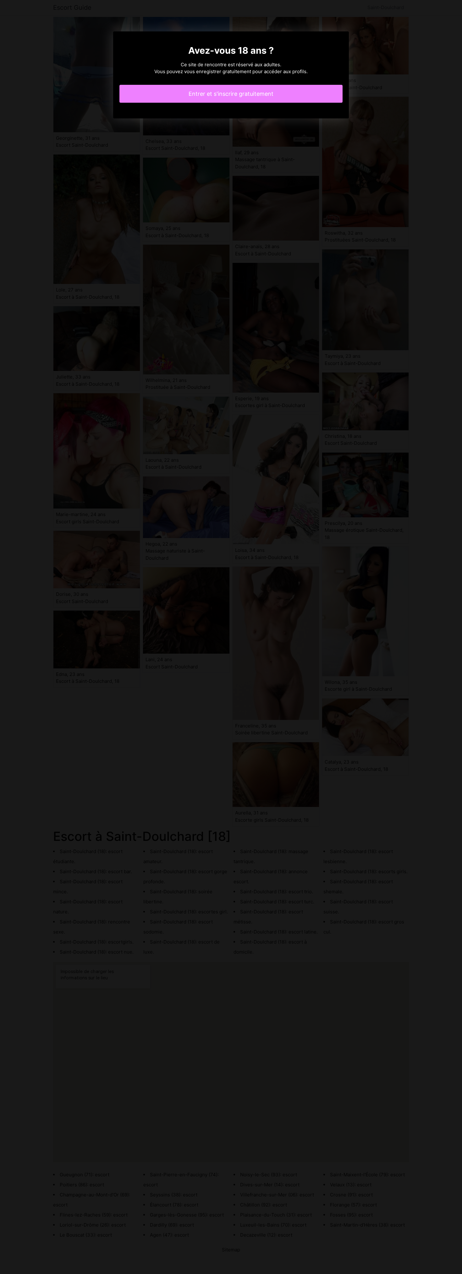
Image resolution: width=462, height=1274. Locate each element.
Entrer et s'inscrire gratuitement (231, 93)
